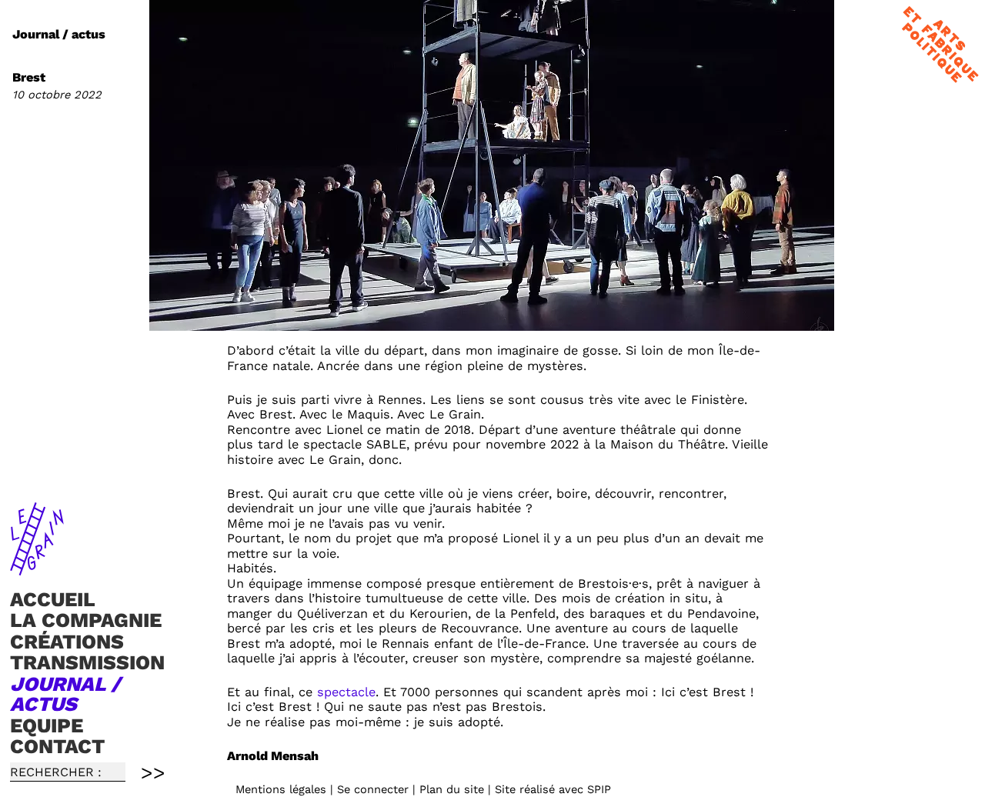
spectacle (346, 692)
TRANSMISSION (87, 663)
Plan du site (451, 789)
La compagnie (86, 620)
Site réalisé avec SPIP (553, 789)
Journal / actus (65, 694)
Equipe (46, 725)
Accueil (52, 599)
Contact (57, 746)
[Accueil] (37, 568)
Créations (67, 641)
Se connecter (373, 789)
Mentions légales (280, 789)
